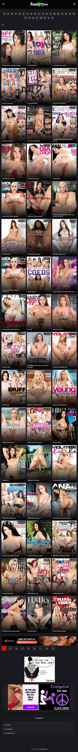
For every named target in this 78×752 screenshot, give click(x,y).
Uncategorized (9, 733)
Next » (53, 648)
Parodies (8, 725)
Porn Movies (9, 729)
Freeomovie (43, 749)
